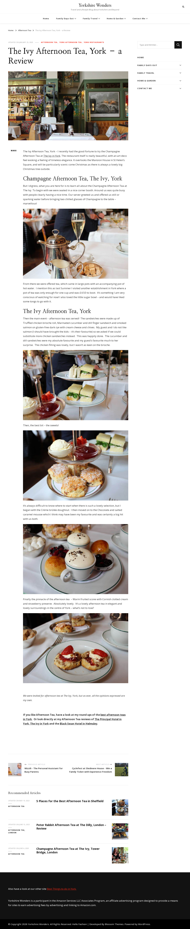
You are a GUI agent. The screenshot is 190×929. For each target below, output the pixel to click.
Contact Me (139, 18)
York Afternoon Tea (70, 42)
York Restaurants (94, 42)
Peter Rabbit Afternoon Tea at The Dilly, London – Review (71, 826)
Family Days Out (65, 18)
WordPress (144, 924)
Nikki (14, 150)
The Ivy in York (51, 155)
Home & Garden (115, 18)
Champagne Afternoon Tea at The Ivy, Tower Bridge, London (68, 850)
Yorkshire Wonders (95, 5)
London (12, 832)
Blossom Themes (114, 924)
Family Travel (90, 18)
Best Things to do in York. (61, 889)
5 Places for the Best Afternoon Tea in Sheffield (69, 801)
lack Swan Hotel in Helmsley (79, 723)
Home (46, 18)
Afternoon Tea (49, 42)
